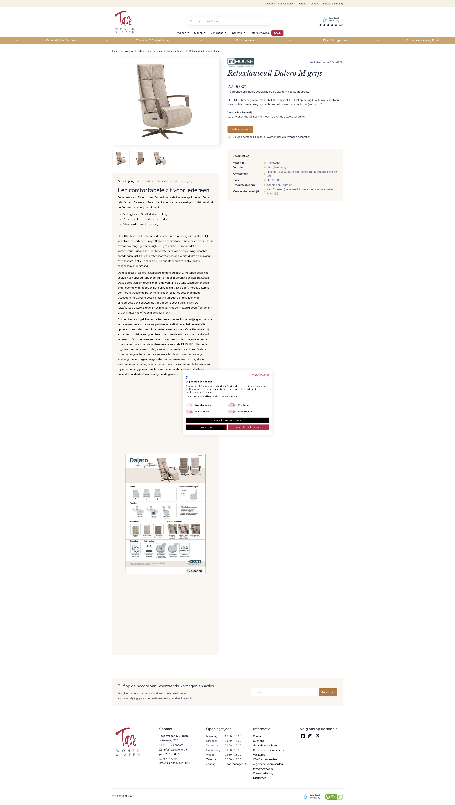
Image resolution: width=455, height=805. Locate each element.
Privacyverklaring (263, 768)
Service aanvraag (333, 3)
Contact (315, 3)
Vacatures (259, 755)
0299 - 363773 (173, 754)
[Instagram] (310, 736)
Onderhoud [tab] (148, 181)
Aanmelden (328, 692)
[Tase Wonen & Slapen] (124, 22)
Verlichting (217, 33)
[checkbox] (189, 405)
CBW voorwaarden (265, 759)
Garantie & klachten (265, 745)
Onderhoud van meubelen (269, 750)
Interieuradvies (260, 33)
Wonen (182, 33)
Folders (303, 3)
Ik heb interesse (239, 129)
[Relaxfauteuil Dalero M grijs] (164, 101)
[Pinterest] (317, 736)
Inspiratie (237, 33)
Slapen (198, 33)
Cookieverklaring (263, 773)
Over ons (269, 3)
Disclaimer (259, 778)
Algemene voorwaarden (268, 764)
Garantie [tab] (167, 181)
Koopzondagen (286, 3)
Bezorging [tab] (186, 181)
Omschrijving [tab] (126, 181)
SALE (277, 33)
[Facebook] (303, 736)
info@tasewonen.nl (175, 749)
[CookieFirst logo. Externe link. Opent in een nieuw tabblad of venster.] (187, 377)
